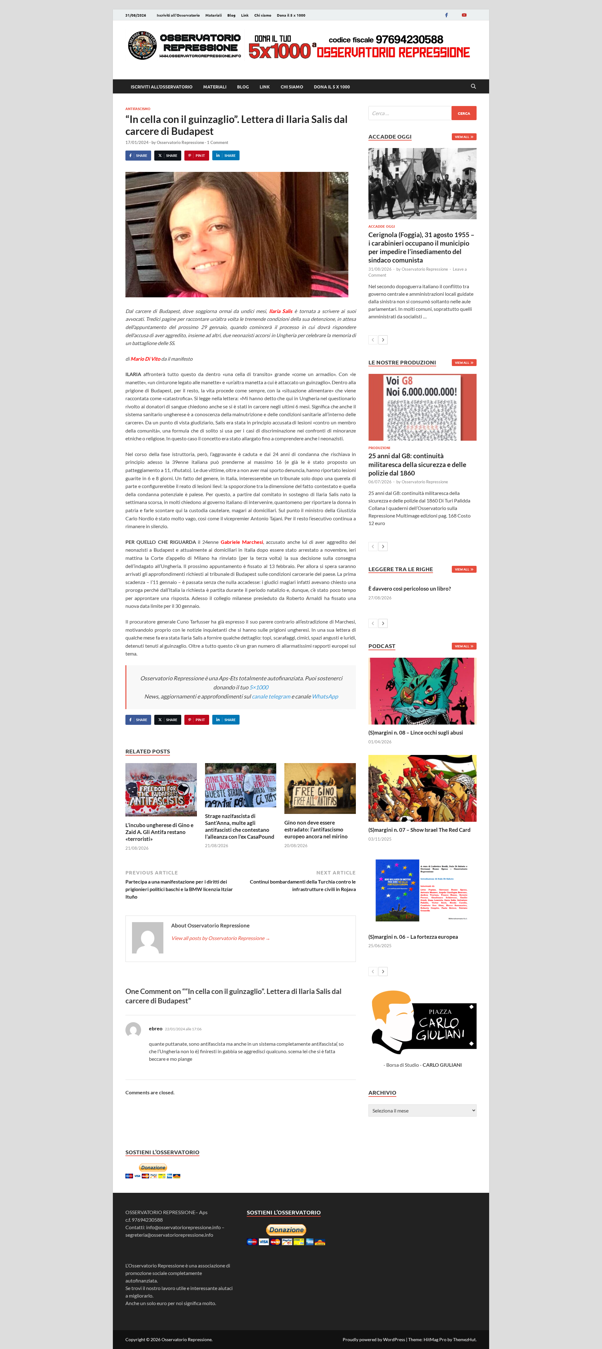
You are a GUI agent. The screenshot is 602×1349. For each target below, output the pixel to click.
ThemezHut (464, 1339)
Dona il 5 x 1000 (291, 15)
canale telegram (271, 696)
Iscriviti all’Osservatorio (178, 15)
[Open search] (473, 86)
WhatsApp (325, 696)
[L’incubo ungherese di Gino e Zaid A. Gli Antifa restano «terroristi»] (161, 791)
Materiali (213, 15)
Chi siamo (262, 15)
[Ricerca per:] (422, 113)
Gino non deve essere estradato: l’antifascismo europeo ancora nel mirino (316, 829)
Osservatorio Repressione (180, 142)
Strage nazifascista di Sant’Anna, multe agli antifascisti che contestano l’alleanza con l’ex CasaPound (239, 826)
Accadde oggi (381, 226)
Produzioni (379, 447)
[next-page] (383, 339)
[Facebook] (446, 14)
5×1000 (258, 687)
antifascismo (137, 108)
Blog (231, 15)
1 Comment (217, 142)
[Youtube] (464, 14)
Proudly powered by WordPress (374, 1339)
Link (245, 15)
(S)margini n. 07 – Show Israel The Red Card (419, 829)
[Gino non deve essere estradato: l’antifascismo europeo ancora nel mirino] (320, 790)
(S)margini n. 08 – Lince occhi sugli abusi (415, 732)
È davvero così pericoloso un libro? (409, 588)
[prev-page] (373, 339)
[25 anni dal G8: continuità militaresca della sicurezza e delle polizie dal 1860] (422, 407)
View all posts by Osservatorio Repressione (220, 938)
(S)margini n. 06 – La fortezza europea (413, 936)
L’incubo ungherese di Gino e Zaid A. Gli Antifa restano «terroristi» (159, 832)
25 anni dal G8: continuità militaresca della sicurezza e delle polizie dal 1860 (417, 464)
